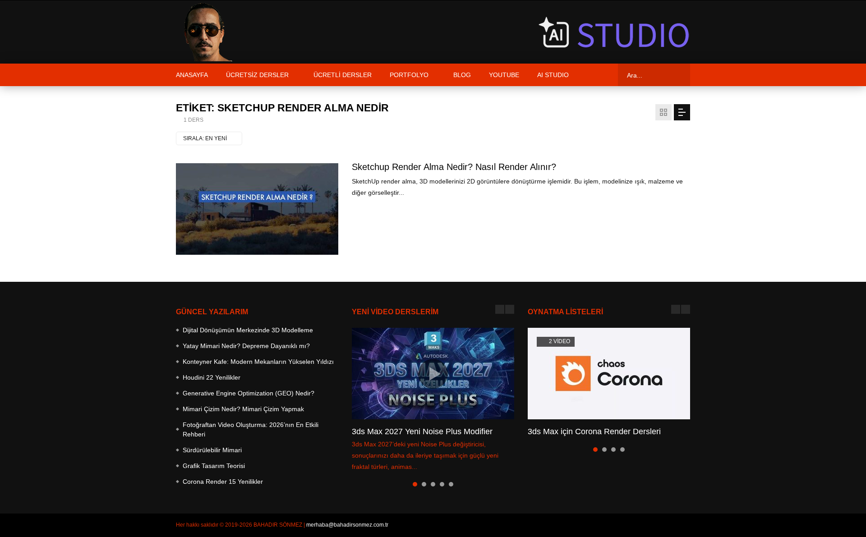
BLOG (462, 74)
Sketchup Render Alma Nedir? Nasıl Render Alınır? (454, 167)
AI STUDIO (553, 74)
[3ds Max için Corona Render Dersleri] (609, 373)
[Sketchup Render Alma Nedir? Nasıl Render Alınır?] (257, 209)
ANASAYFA (192, 74)
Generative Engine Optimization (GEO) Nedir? (248, 393)
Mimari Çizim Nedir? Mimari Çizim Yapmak (243, 409)
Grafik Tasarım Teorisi (214, 465)
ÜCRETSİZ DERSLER (257, 74)
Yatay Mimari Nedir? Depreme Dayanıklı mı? (246, 345)
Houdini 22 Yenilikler (211, 377)
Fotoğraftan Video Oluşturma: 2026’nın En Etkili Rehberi (250, 429)
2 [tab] (424, 484)
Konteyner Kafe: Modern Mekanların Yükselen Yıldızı (258, 361)
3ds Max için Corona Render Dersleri (594, 431)
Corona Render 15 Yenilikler (223, 481)
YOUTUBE (504, 74)
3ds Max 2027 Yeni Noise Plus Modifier (422, 431)
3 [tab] (433, 484)
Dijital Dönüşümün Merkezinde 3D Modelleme (248, 330)
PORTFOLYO (409, 74)
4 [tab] (442, 484)
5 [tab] (451, 484)
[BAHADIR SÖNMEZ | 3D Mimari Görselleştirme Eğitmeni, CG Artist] (205, 32)
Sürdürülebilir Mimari (212, 450)
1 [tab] (415, 484)
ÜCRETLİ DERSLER (342, 74)
